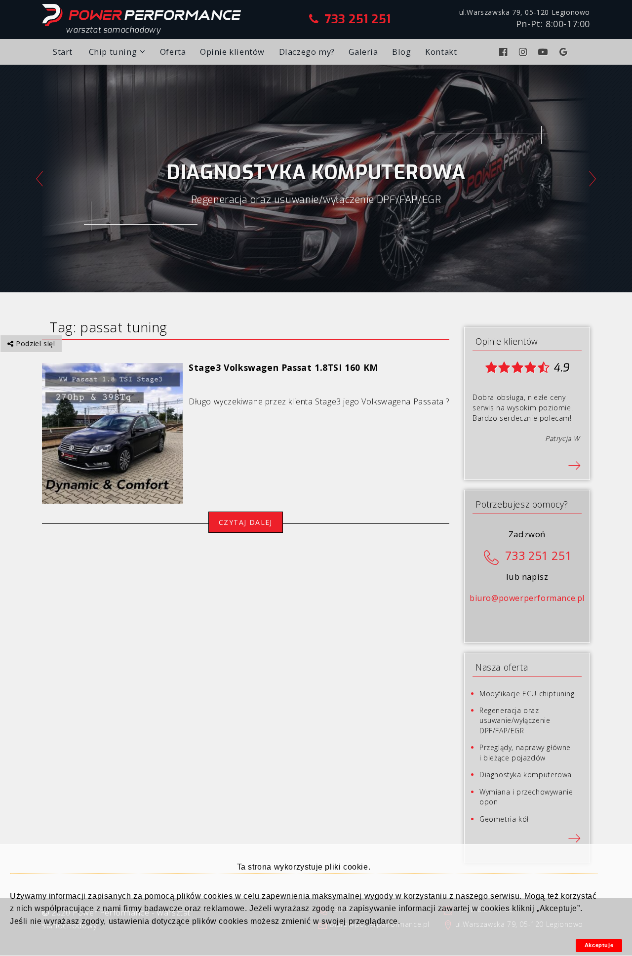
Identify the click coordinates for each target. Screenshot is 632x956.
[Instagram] (524, 52)
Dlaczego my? (307, 51)
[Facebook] (504, 52)
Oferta (173, 51)
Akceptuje (599, 945)
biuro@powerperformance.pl (527, 598)
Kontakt (441, 51)
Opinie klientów (232, 51)
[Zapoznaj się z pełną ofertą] (574, 837)
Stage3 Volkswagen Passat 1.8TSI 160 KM (283, 367)
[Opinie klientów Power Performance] (574, 464)
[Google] (565, 52)
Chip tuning (113, 51)
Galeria (363, 51)
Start (63, 51)
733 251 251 (357, 19)
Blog (401, 51)
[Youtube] (544, 52)
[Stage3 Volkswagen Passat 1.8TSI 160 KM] (112, 432)
